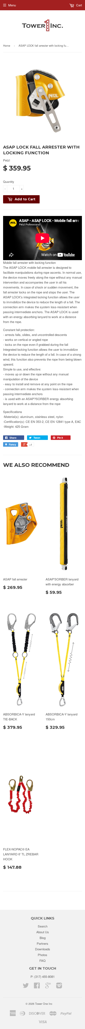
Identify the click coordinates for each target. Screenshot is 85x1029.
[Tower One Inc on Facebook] (37, 986)
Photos (42, 955)
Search (42, 926)
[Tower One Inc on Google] (48, 986)
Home (6, 45)
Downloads (42, 949)
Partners (42, 943)
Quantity (8, 182)
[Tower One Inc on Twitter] (26, 986)
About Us (42, 932)
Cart (78, 5)
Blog (43, 938)
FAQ (42, 960)
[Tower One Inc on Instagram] (59, 986)
